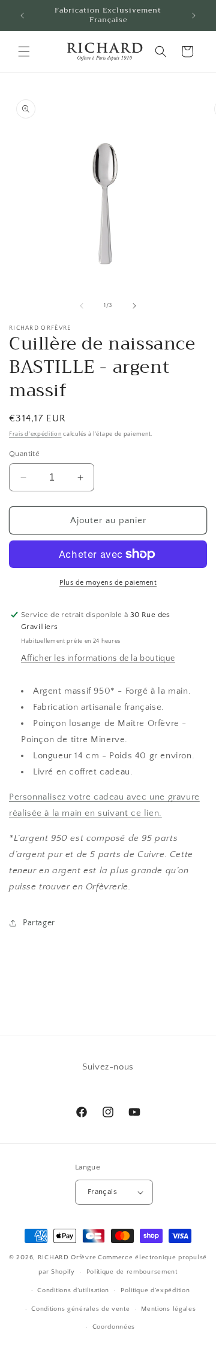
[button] (24, 51)
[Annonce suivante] (194, 15)
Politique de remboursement (132, 1271)
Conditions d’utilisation (73, 1290)
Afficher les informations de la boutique (98, 658)
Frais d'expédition (35, 434)
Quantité (24, 453)
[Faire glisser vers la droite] (134, 306)
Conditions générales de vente (80, 1309)
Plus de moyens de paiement (108, 583)
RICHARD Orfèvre (67, 1257)
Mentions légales (168, 1309)
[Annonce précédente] (22, 15)
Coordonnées (114, 1326)
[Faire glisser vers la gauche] (81, 306)
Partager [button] (39, 923)
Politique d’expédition (155, 1290)
